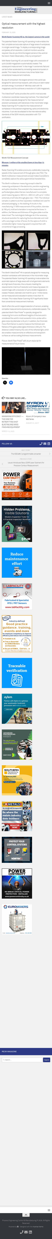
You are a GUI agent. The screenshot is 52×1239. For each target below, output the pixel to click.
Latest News (7, 17)
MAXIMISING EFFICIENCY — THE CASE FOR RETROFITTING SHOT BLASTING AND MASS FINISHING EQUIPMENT (12, 421)
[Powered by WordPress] (18, 1226)
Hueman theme (38, 1227)
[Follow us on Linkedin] (48, 443)
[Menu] (49, 3)
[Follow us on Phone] (41, 443)
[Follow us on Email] (44, 443)
